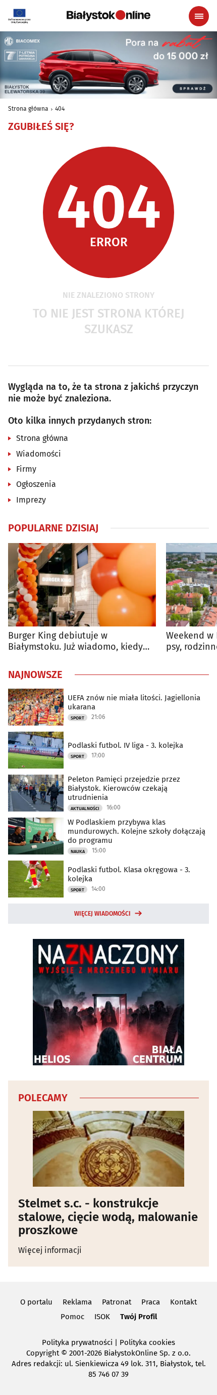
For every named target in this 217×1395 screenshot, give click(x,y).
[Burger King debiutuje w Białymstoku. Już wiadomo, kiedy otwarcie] (82, 584)
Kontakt (183, 1302)
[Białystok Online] (108, 15)
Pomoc (72, 1316)
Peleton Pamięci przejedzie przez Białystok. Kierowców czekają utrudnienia (124, 788)
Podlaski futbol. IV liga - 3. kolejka (125, 745)
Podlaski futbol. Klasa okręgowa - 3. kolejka (129, 874)
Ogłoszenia (36, 484)
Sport (77, 718)
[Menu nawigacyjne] (199, 16)
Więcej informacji (50, 1250)
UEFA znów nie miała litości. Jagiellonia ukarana (134, 702)
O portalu (36, 1302)
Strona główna (28, 108)
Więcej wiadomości (102, 913)
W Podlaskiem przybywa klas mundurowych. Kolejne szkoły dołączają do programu (136, 831)
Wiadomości (38, 454)
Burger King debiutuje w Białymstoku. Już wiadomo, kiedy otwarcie (75, 641)
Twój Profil (138, 1316)
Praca (150, 1302)
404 (60, 108)
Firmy (26, 469)
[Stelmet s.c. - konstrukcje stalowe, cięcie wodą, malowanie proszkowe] (108, 1149)
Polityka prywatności (77, 1342)
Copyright (42, 1353)
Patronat (116, 1302)
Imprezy (31, 500)
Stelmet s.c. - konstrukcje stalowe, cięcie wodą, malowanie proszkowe (108, 1217)
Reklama (77, 1302)
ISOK (102, 1316)
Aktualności (85, 808)
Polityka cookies (147, 1342)
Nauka (78, 851)
